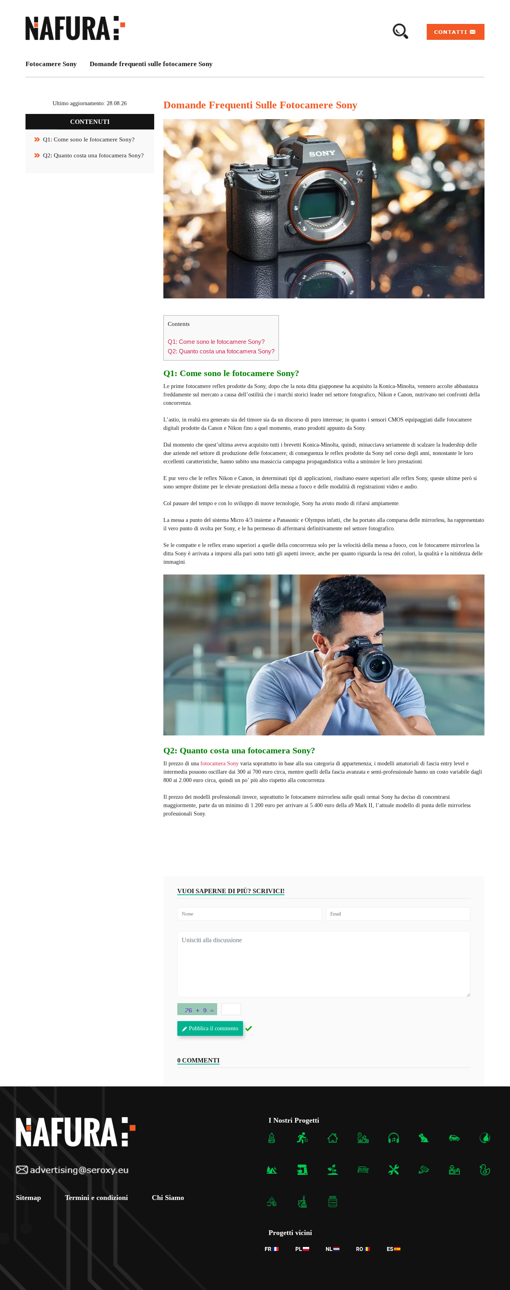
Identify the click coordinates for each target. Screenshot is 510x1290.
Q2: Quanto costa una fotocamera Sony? (93, 155)
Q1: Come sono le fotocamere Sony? (89, 139)
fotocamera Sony (219, 764)
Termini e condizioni (96, 1198)
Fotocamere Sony (51, 64)
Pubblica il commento (213, 1028)
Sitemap (28, 1198)
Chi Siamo (168, 1198)
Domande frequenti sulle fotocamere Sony (151, 64)
